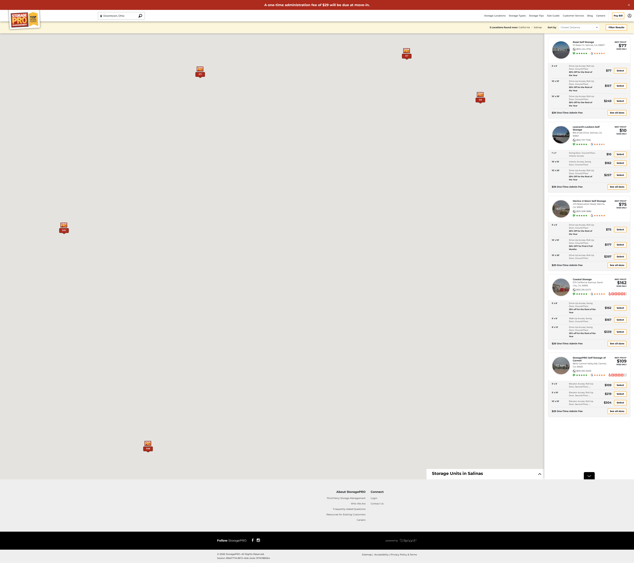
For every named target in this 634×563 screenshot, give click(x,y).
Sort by (552, 27)
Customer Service (573, 15)
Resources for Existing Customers (346, 514)
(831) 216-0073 (583, 289)
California (524, 27)
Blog (590, 15)
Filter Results (616, 27)
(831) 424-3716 (583, 49)
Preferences (361, 549)
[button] (406, 54)
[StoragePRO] (25, 20)
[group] (581, 53)
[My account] (630, 15)
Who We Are (358, 503)
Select (620, 70)
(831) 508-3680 (583, 211)
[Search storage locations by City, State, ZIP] (140, 15)
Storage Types (517, 15)
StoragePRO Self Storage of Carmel (589, 359)
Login (374, 498)
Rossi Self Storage (583, 42)
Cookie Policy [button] (271, 549)
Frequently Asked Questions (349, 509)
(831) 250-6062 (583, 370)
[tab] (485, 474)
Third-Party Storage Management (346, 498)
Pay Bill (618, 15)
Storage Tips (536, 15)
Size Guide (553, 15)
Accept (415, 549)
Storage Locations (495, 15)
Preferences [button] (212, 553)
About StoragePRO (351, 492)
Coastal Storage (582, 279)
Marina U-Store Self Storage (589, 201)
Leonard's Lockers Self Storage (586, 128)
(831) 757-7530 (583, 140)
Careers (600, 15)
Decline (388, 549)
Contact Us (377, 503)
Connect (377, 492)
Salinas (538, 27)
